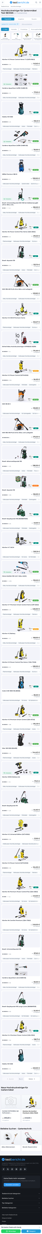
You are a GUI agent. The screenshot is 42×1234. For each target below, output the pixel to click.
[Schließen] (39, 1227)
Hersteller (14, 29)
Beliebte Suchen (8, 1198)
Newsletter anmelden (12, 1184)
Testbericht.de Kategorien (11, 1193)
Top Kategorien (7, 1203)
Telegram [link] (32, 1231)
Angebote (21, 19)
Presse (4, 1221)
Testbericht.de (5, 6)
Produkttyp (24, 29)
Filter (5, 29)
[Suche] (36, 2)
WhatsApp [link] (12, 1231)
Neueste (34, 19)
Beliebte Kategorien (9, 1208)
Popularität (8, 19)
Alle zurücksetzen (27, 24)
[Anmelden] (40, 2)
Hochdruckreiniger (16, 6)
